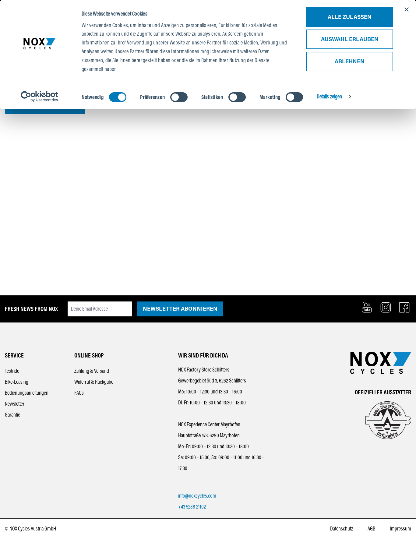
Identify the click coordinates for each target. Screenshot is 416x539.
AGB (371, 528)
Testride (12, 371)
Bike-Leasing (16, 382)
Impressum (400, 528)
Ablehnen (350, 61)
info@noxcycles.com (197, 495)
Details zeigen (329, 96)
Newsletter (14, 403)
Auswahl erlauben (350, 39)
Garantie (12, 414)
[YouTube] (367, 307)
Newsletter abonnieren (180, 308)
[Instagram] (386, 307)
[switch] (179, 97)
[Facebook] (404, 307)
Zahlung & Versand (91, 371)
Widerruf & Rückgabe (93, 382)
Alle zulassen (350, 17)
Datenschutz (341, 528)
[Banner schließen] (406, 9)
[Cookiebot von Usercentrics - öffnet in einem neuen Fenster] (39, 96)
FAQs (79, 392)
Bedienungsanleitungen (26, 392)
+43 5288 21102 (192, 506)
